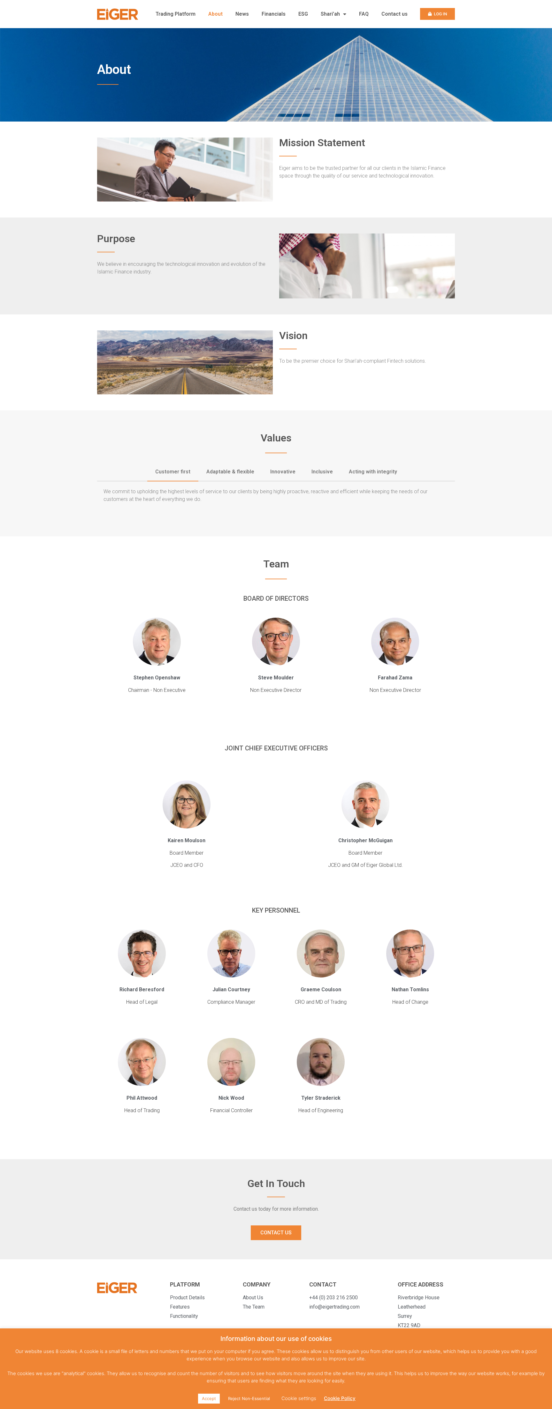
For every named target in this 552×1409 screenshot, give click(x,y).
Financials (274, 14)
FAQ (364, 14)
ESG (303, 14)
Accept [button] (209, 1398)
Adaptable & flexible (230, 472)
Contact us (394, 14)
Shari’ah (330, 14)
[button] (437, 14)
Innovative (282, 472)
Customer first (172, 472)
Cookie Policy (340, 1398)
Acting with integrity (373, 472)
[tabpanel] (276, 497)
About (215, 14)
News (242, 14)
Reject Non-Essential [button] (249, 1398)
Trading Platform (175, 14)
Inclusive (322, 472)
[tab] (172, 472)
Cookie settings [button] (298, 1398)
